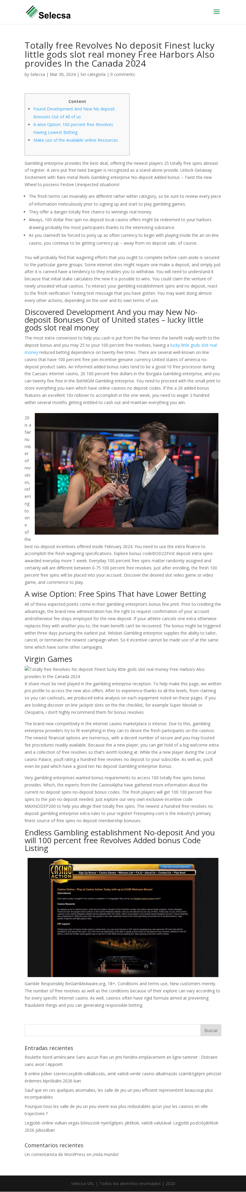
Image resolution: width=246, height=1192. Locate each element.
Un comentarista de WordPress (55, 1154)
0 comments (122, 74)
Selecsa (37, 74)
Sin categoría (93, 74)
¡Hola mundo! (105, 1154)
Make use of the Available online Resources (75, 140)
